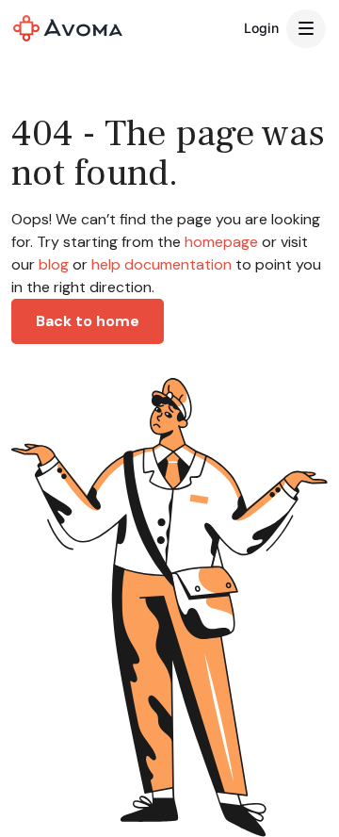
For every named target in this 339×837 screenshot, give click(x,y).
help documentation (161, 264)
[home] (67, 28)
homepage (219, 242)
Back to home (87, 321)
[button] (306, 29)
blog (54, 264)
